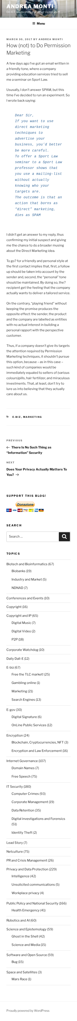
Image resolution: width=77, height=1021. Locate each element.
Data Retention (23, 810)
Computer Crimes (25, 794)
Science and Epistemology (26, 929)
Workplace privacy (25, 893)
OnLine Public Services (29, 725)
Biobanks (18, 571)
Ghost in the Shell (25, 936)
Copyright (14, 607)
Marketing (32, 416)
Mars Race (19, 979)
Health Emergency (26, 910)
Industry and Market (27, 579)
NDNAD (17, 588)
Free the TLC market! (27, 674)
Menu (41, 23)
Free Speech (21, 776)
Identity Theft (22, 833)
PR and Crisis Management (26, 860)
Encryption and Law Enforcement (37, 751)
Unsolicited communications (33, 885)
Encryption (14, 735)
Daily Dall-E (15, 659)
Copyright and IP (18, 616)
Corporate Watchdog (22, 650)
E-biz (16, 416)
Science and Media (26, 945)
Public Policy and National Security (32, 903)
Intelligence (21, 876)
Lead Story (14, 843)
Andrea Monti (30, 6)
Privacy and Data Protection (27, 869)
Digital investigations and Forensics (38, 819)
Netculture (14, 852)
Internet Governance (22, 761)
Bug (15, 962)
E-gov (10, 710)
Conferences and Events (24, 598)
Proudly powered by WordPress (27, 1010)
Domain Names (23, 768)
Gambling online (24, 683)
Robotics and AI (18, 920)
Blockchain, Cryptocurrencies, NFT (38, 742)
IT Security (14, 787)
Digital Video (21, 631)
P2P (15, 639)
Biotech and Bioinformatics (26, 564)
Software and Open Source (26, 955)
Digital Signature (24, 717)
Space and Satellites (21, 972)
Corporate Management (30, 802)
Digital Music (21, 623)
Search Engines (23, 700)
